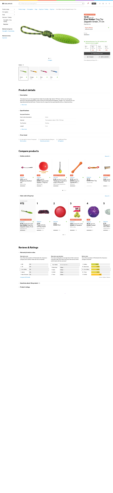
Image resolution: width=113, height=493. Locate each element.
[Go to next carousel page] (107, 173)
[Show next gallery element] (81, 35)
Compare (91, 57)
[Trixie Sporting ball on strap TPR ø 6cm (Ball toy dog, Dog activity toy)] (60, 173)
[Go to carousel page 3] (64, 190)
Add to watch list (105, 57)
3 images (50, 60)
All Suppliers (61, 141)
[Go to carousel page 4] (65, 190)
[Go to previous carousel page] (21, 173)
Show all (107, 156)
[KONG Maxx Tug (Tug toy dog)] (93, 173)
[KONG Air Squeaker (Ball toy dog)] (77, 215)
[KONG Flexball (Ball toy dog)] (93, 215)
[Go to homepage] (7, 4)
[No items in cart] (109, 3)
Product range (5, 9)
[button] (108, 27)
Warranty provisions (44, 141)
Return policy (23, 141)
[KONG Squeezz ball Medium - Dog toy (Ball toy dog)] (43, 173)
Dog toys (5, 24)
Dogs (3, 14)
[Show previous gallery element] (18, 35)
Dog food (4, 38)
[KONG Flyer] (60, 215)
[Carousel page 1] (48, 58)
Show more (24, 104)
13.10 (86, 17)
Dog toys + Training (6, 17)
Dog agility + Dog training (7, 20)
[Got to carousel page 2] (49, 58)
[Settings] (88, 3)
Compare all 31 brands (25, 277)
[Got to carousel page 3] (50, 58)
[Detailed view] (34, 269)
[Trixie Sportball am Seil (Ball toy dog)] (27, 173)
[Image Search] (82, 3)
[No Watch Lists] (106, 3)
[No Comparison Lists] (103, 3)
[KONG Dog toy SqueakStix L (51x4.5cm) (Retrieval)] (77, 173)
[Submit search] (20, 3)
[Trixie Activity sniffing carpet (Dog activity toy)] (43, 215)
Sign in (93, 3)
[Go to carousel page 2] (63, 190)
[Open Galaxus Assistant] (100, 3)
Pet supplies (5, 12)
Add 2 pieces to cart (98, 53)
